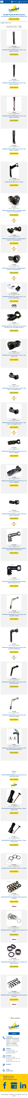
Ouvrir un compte (14, 19)
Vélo (1, 23)
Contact (14, 1033)
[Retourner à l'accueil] (14, 12)
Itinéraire (15, 1)
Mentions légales (5, 1094)
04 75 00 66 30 (23, 1)
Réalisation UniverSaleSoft (15, 1094)
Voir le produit (14, 54)
